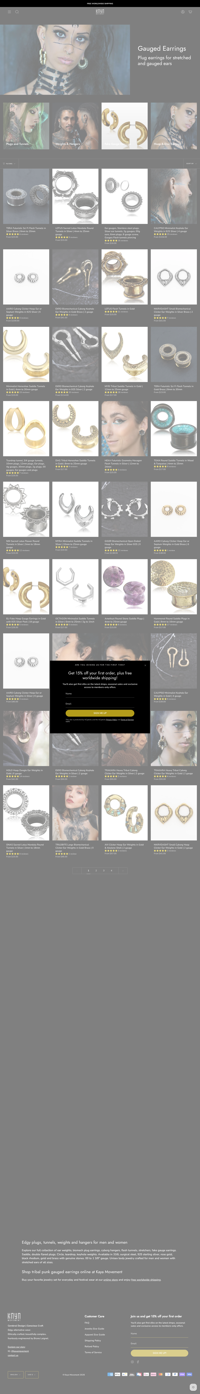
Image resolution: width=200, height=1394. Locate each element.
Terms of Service (127, 720)
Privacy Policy (111, 720)
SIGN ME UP (100, 713)
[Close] (145, 665)
